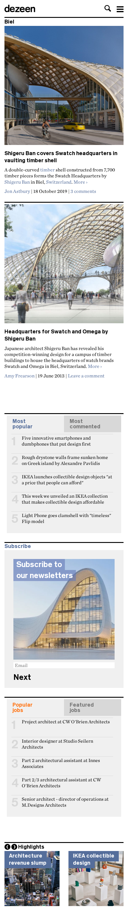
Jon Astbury (17, 191)
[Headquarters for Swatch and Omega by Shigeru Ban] (64, 266)
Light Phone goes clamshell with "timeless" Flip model (66, 518)
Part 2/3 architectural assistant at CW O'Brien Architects (61, 782)
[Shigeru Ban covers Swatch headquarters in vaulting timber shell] (64, 88)
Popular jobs (22, 707)
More (81, 182)
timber (47, 170)
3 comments (83, 191)
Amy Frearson (19, 376)
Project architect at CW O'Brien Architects (66, 721)
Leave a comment (86, 376)
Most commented (85, 424)
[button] (108, 8)
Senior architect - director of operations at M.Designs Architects (65, 801)
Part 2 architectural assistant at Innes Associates (61, 763)
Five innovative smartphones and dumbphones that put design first (56, 440)
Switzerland (58, 182)
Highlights (31, 847)
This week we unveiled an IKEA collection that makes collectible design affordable (65, 498)
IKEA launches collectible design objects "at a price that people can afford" (67, 479)
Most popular (22, 424)
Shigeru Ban (17, 182)
